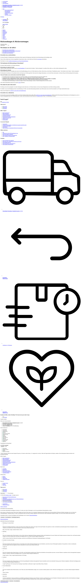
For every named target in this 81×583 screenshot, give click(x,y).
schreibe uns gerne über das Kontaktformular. (18, 90)
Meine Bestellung (6, 113)
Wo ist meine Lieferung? (7, 471)
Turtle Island (5, 478)
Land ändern (11, 493)
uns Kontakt (39, 59)
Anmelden (4, 468)
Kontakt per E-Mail (5, 102)
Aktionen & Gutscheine (7, 117)
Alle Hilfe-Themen (8, 14)
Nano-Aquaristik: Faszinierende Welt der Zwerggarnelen (12, 127)
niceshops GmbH (8, 495)
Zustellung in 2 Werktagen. (7, 7)
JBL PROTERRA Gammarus (8, 134)
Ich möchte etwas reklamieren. (8, 52)
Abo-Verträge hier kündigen (7, 501)
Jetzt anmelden (5, 20)
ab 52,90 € (13, 5)
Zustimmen (2, 517)
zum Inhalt (4, 2)
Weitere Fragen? (5, 118)
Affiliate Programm (6, 479)
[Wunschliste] (3, 26)
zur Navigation (5, 1)
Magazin (4, 477)
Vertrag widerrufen (3, 506)
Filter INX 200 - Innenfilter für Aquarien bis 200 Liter (12, 141)
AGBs (19, 82)
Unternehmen (5, 503)
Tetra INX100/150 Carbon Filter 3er (9, 143)
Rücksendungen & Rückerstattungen (9, 116)
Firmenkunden (5, 119)
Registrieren (5, 469)
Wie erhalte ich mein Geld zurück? (9, 51)
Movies (4, 476)
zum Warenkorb (5, 3)
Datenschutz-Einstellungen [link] (7, 500)
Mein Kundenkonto (6, 112)
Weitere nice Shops (6, 504)
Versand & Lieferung (6, 115)
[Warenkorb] (42, 28)
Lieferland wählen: (3, 44)
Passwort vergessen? (6, 470)
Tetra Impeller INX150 (7, 142)
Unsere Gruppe (5, 483)
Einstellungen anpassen (16, 517)
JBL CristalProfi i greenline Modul (9, 136)
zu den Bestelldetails (21, 68)
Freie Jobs (4, 485)
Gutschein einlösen (6, 472)
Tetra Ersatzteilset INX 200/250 (8, 140)
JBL (3, 132)
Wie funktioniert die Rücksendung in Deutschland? (11, 50)
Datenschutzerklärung (33, 515)
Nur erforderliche (8, 517)
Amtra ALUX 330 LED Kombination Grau (10, 133)
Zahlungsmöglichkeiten (7, 114)
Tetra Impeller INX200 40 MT (8, 144)
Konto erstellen (5, 24)
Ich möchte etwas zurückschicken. (9, 49)
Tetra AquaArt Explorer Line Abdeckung (10, 135)
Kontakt (6, 13)
